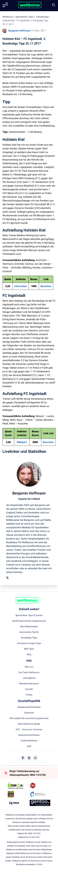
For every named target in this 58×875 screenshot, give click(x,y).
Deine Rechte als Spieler (29, 724)
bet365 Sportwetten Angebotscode (29, 621)
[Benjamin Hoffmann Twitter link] (7, 578)
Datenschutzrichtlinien (29, 735)
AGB (29, 746)
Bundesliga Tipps (29, 637)
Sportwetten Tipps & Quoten (29, 615)
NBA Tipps (29, 648)
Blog (29, 654)
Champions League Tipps (29, 643)
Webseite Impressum (29, 683)
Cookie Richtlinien (29, 740)
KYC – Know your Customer (29, 729)
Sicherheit (29, 712)
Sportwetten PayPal (29, 632)
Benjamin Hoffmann (19, 31)
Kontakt (29, 689)
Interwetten (20, 286)
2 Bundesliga (42, 16)
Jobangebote (29, 678)
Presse (29, 694)
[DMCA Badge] (18, 785)
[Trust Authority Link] (40, 794)
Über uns (29, 666)
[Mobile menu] (5, 5)
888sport (22, 442)
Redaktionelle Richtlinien (29, 707)
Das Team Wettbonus (29, 672)
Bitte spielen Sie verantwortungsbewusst (29, 718)
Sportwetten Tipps (24, 16)
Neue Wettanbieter (29, 626)
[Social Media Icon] (22, 757)
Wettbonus (7, 16)
